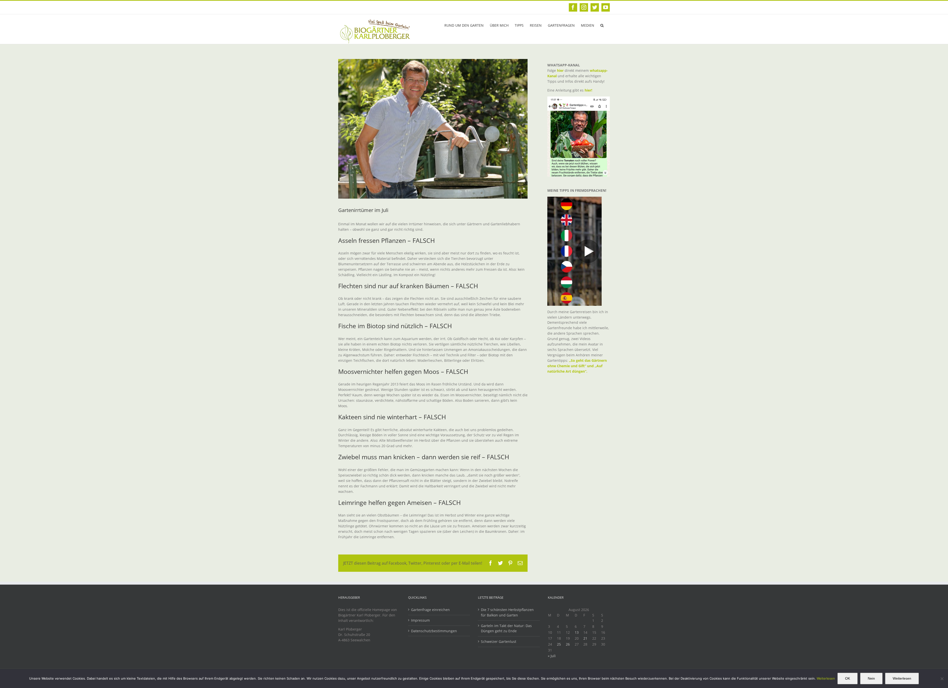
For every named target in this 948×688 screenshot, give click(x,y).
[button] (602, 25)
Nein (871, 678)
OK (847, 678)
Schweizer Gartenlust (498, 641)
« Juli (552, 655)
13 (577, 632)
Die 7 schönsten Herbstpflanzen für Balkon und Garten (507, 612)
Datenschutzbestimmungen (434, 631)
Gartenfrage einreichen (430, 609)
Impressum (420, 620)
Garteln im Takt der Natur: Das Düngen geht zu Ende (506, 628)
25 (559, 644)
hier (560, 70)
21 (585, 638)
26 (568, 644)
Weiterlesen (826, 678)
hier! (589, 90)
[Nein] (941, 678)
